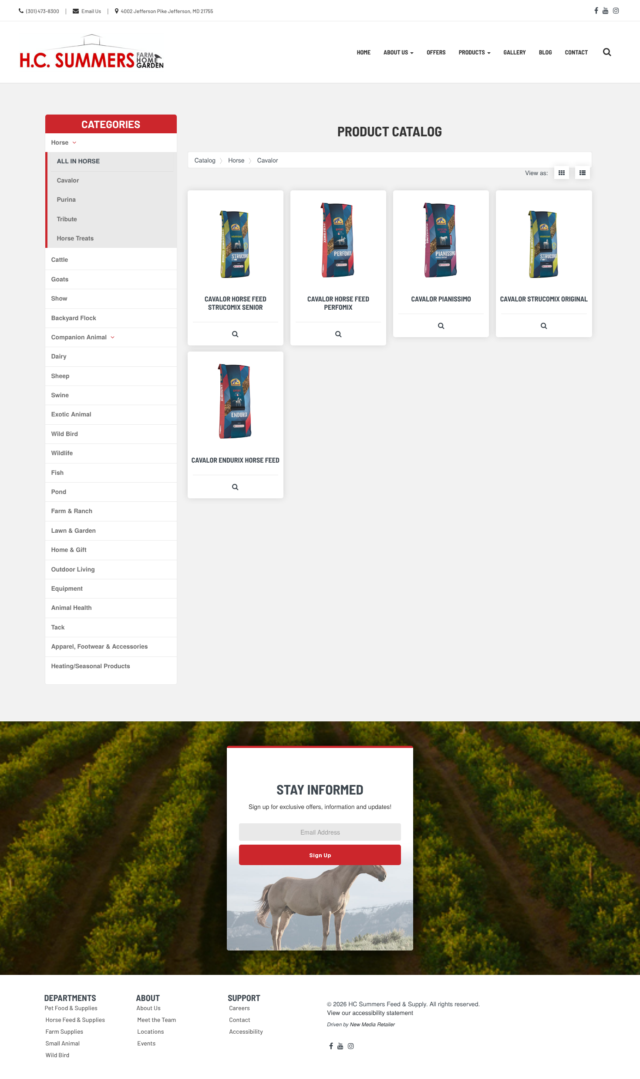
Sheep (60, 376)
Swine (60, 395)
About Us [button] (396, 52)
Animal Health (71, 607)
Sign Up (320, 855)
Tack (58, 627)
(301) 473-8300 (42, 11)
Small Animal (63, 1043)
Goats (60, 279)
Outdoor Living (73, 569)
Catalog (205, 160)
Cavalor (68, 180)
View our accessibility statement (370, 1012)
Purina (66, 199)
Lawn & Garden (73, 530)
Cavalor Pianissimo (441, 299)
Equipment (67, 588)
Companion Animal (80, 337)
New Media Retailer (372, 1024)
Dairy (59, 356)
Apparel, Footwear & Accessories (99, 646)
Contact (576, 52)
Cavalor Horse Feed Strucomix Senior (235, 303)
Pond (59, 491)
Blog (545, 52)
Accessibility (246, 1031)
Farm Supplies (65, 1031)
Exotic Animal (71, 414)
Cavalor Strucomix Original (544, 299)
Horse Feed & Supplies (75, 1019)
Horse (61, 142)
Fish (57, 472)
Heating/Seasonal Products (90, 666)
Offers (436, 52)
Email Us (91, 11)
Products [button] (472, 52)
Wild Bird (64, 434)
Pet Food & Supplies (71, 1007)
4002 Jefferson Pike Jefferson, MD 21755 (167, 11)
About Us (148, 1007)
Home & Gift (69, 549)
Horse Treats (75, 238)
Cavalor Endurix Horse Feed (236, 460)
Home (364, 52)
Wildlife (62, 453)
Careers (239, 1007)
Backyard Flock (73, 318)
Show (59, 298)
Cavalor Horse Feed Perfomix (338, 303)
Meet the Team (156, 1019)
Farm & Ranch (72, 511)
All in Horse (78, 161)
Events (146, 1043)
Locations (150, 1031)
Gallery (515, 52)
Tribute (67, 219)
